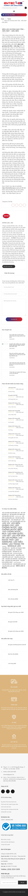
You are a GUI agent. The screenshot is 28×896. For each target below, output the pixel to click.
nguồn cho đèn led (8, 550)
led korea (11, 537)
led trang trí (16, 544)
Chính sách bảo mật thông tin (8, 842)
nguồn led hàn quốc (12, 560)
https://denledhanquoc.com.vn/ (11, 188)
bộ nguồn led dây (8, 516)
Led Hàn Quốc (15, 533)
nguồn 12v (6, 548)
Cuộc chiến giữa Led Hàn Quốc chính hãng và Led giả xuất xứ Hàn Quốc (17, 336)
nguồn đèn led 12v (19, 564)
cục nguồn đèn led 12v (17, 521)
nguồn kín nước (8, 555)
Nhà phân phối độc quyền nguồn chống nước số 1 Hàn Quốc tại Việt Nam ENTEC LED (17, 354)
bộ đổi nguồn (18, 516)
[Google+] (24, 205)
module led (14, 546)
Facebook (3, 792)
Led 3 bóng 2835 (12, 663)
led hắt (6, 535)
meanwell (4, 546)
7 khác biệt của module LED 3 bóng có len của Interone (17, 373)
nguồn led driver (11, 559)
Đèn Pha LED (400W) (13, 654)
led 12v (6, 523)
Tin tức (10, 201)
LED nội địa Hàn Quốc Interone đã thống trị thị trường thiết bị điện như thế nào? (17, 364)
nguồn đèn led (7, 564)
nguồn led (20, 555)
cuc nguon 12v (16, 519)
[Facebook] (12, 205)
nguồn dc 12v (17, 551)
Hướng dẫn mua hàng (6, 811)
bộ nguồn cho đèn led (17, 514)
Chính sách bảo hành (6, 806)
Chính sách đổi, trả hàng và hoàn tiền (9, 809)
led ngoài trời (12, 539)
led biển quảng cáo (11, 524)
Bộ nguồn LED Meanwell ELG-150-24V (17, 644)
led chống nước (10, 526)
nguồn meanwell (17, 562)
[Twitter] (16, 205)
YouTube (8, 792)
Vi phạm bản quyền (5, 844)
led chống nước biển (12, 528)
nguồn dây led (7, 553)
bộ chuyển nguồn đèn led (11, 512)
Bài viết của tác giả (8, 266)
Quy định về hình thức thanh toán (8, 801)
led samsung (10, 541)
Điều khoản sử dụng (5, 839)
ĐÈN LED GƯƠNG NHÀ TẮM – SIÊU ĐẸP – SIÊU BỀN (13, 30)
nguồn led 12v (7, 557)
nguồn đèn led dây (8, 566)
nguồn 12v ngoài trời (18, 548)
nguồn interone (17, 553)
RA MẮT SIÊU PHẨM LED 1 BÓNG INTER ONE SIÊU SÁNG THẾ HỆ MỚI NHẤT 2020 (17, 345)
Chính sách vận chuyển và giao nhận (9, 804)
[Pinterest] (20, 205)
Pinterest (13, 792)
